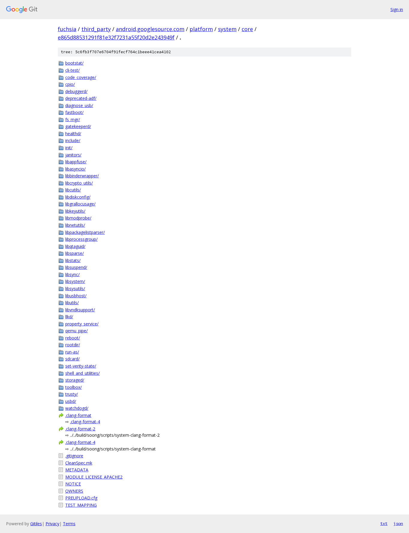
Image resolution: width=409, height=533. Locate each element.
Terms (69, 523)
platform (201, 29)
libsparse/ (74, 253)
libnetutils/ (75, 225)
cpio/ (70, 84)
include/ (72, 140)
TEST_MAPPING (81, 505)
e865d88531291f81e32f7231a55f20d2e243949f (116, 37)
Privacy (52, 523)
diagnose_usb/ (79, 105)
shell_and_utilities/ (82, 373)
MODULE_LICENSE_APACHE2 (93, 477)
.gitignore (74, 456)
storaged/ (74, 380)
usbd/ (70, 401)
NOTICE (73, 484)
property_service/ (82, 324)
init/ (68, 147)
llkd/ (69, 316)
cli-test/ (72, 70)
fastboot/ (74, 112)
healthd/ (73, 133)
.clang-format (78, 415)
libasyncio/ (75, 169)
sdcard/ (72, 359)
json (398, 523)
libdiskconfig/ (77, 197)
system (227, 29)
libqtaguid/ (75, 246)
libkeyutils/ (75, 211)
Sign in (396, 9)
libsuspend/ (76, 267)
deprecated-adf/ (80, 98)
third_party (96, 29)
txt (383, 523)
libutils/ (72, 302)
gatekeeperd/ (78, 126)
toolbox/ (73, 387)
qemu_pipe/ (76, 330)
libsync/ (72, 274)
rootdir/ (72, 345)
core (247, 29)
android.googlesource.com (150, 29)
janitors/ (73, 155)
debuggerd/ (76, 91)
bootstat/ (74, 63)
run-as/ (72, 352)
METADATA (76, 470)
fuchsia (67, 29)
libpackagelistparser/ (85, 232)
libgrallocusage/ (80, 204)
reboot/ (72, 338)
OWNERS (74, 491)
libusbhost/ (76, 296)
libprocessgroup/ (81, 239)
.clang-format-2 (80, 429)
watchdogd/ (76, 408)
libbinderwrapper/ (82, 176)
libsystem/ (75, 281)
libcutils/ (73, 190)
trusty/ (71, 394)
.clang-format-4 (85, 421)
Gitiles (36, 523)
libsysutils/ (75, 288)
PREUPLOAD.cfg (81, 498)
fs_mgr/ (72, 119)
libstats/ (73, 260)
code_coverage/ (80, 77)
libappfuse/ (76, 162)
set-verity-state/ (80, 366)
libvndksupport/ (80, 310)
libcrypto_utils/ (79, 183)
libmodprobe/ (78, 218)
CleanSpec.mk (78, 463)
